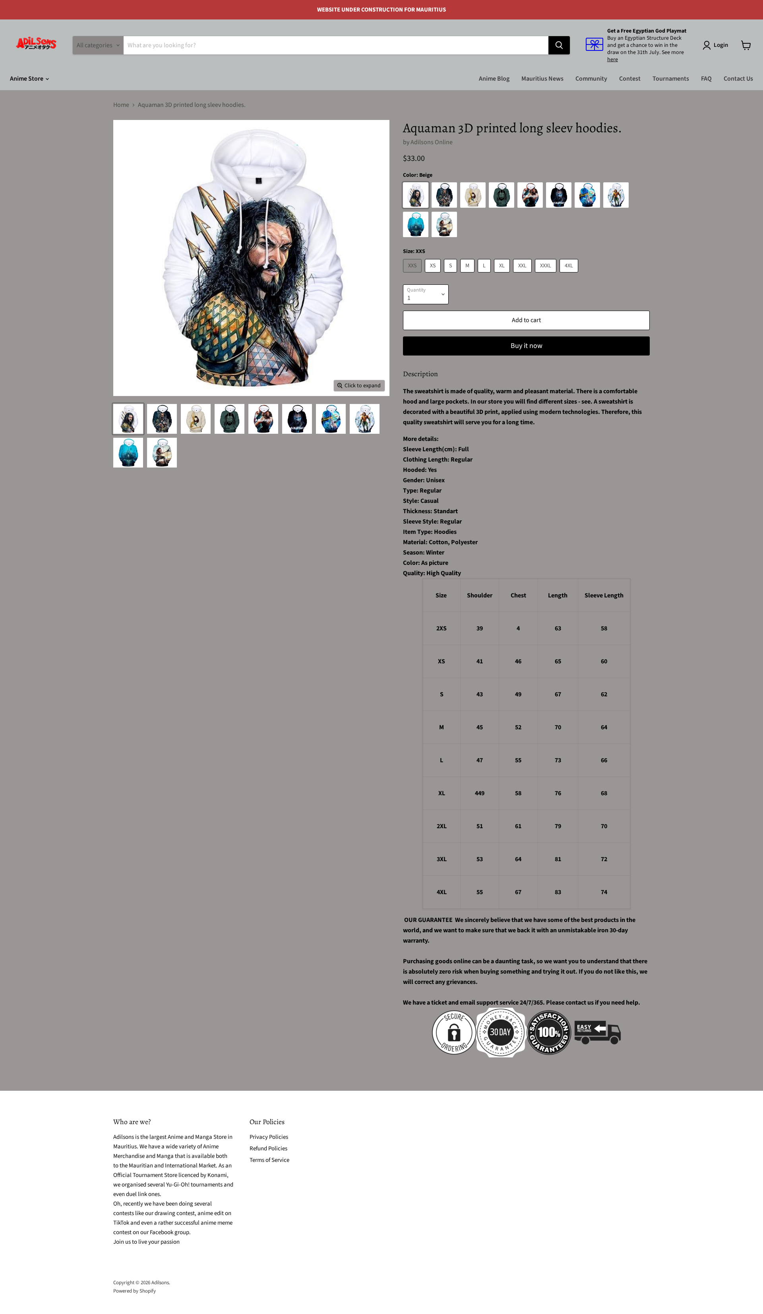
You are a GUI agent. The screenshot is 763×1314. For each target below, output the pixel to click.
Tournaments (671, 78)
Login (721, 45)
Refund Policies (268, 1148)
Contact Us (738, 78)
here (612, 60)
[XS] (434, 274)
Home (121, 104)
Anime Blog (494, 78)
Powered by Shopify (134, 1291)
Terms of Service (269, 1160)
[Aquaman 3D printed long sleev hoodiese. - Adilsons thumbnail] (128, 419)
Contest (630, 78)
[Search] (559, 45)
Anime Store (27, 78)
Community (591, 78)
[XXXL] (546, 274)
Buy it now (526, 346)
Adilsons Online (432, 142)
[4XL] (570, 274)
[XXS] (413, 274)
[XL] (503, 274)
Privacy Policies (269, 1137)
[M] (468, 274)
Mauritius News (542, 78)
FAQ (706, 78)
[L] (485, 274)
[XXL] (523, 274)
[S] (451, 274)
